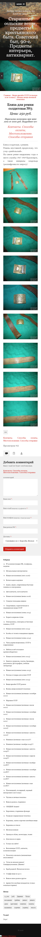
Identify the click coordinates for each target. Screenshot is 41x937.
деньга (25, 900)
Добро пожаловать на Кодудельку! (20, 12)
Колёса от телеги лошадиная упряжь (20, 633)
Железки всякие (12, 830)
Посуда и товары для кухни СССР (18, 675)
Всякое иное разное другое (16, 878)
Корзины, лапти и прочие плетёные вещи (21, 820)
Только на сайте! (12, 844)
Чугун (28, 896)
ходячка (25, 907)
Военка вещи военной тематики (18, 689)
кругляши (14, 904)
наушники (8, 907)
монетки (23, 904)
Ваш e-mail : (15, 508)
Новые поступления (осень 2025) (18, 612)
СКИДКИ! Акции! (12, 806)
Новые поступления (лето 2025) (18, 629)
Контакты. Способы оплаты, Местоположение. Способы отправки (20, 132)
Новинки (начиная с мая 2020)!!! (18, 739)
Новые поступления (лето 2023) (18, 680)
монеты (31, 904)
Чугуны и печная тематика (16, 797)
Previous (1, 75)
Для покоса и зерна (13, 839)
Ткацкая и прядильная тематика (18, 816)
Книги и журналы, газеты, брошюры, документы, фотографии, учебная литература (18, 663)
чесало (33, 907)
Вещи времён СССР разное (16, 684)
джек (6, 904)
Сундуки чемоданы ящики (16, 601)
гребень (17, 900)
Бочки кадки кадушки (14, 580)
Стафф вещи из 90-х (13, 874)
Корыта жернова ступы (14, 617)
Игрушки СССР (11, 700)
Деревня (20, 896)
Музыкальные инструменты (16, 571)
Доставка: (7, 536)
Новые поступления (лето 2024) (18, 656)
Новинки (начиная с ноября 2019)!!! (19, 744)
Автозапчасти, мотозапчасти (17, 592)
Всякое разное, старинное (16, 802)
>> (5, 432)
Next (39, 75)
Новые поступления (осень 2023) (18, 670)
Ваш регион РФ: (9, 527)
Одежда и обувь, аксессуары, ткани (19, 834)
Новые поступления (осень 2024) (18, 638)
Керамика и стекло (13, 825)
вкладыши (8, 900)
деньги (32, 900)
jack (13, 896)
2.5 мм (6, 896)
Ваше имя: (7, 499)
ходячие (17, 907)
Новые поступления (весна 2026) (18, 596)
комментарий (8, 477)
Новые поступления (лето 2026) (18, 575)
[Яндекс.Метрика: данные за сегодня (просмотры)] (8, 936)
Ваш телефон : (17, 518)
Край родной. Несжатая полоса (17, 869)
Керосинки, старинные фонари (18, 811)
